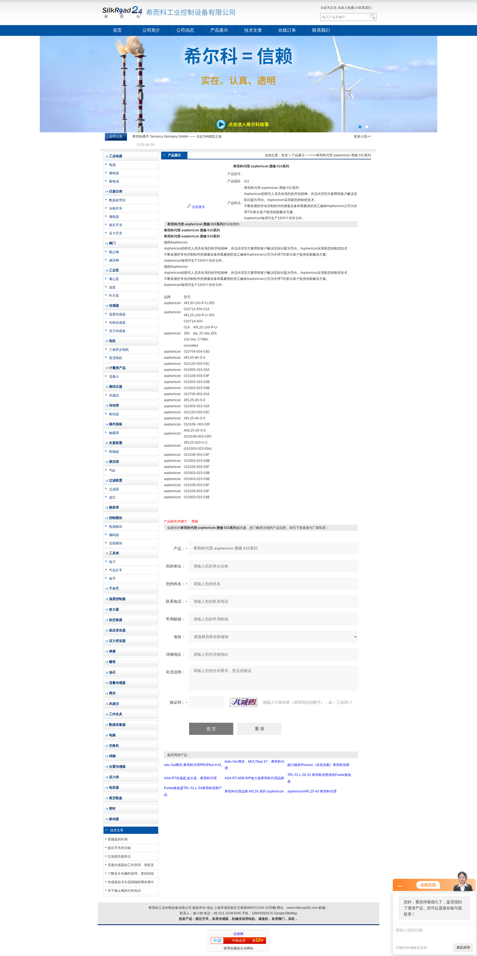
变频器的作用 (118, 839)
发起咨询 (463, 947)
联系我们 (365, 8)
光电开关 (115, 208)
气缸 (112, 470)
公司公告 (116, 136)
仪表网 (238, 934)
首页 (117, 30)
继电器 (114, 173)
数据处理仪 (117, 200)
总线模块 (115, 543)
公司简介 (151, 30)
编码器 (114, 535)
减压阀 (114, 260)
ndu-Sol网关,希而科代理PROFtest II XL (193, 765)
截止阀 (114, 252)
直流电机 (115, 358)
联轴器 (114, 452)
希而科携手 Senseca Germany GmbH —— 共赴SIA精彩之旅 (177, 136)
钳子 (112, 562)
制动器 (114, 414)
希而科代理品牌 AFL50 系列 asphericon (254, 791)
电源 (112, 165)
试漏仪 (114, 395)
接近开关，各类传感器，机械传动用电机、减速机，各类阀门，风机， (246, 919)
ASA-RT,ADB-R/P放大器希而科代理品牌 (254, 778)
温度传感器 (117, 314)
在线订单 (287, 30)
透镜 (194, 521)
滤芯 (112, 497)
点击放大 (198, 207)
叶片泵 (114, 296)
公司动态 (185, 30)
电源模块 (115, 527)
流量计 (114, 377)
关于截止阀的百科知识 (124, 891)
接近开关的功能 (119, 848)
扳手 (112, 578)
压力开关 (115, 233)
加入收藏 (347, 8)
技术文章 (253, 30)
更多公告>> (362, 136)
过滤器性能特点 (119, 856)
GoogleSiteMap (285, 913)
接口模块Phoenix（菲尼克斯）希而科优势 (318, 765)
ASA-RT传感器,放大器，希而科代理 (190, 778)
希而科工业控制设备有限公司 (169, 12)
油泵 (112, 287)
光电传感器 (117, 323)
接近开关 (115, 225)
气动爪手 (115, 570)
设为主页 (330, 8)
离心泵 (114, 279)
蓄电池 (114, 181)
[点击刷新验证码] (243, 702)
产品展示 (219, 30)
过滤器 (114, 489)
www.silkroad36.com (302, 908)
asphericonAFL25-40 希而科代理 (311, 791)
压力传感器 (117, 331)
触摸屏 (114, 433)
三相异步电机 (119, 350)
